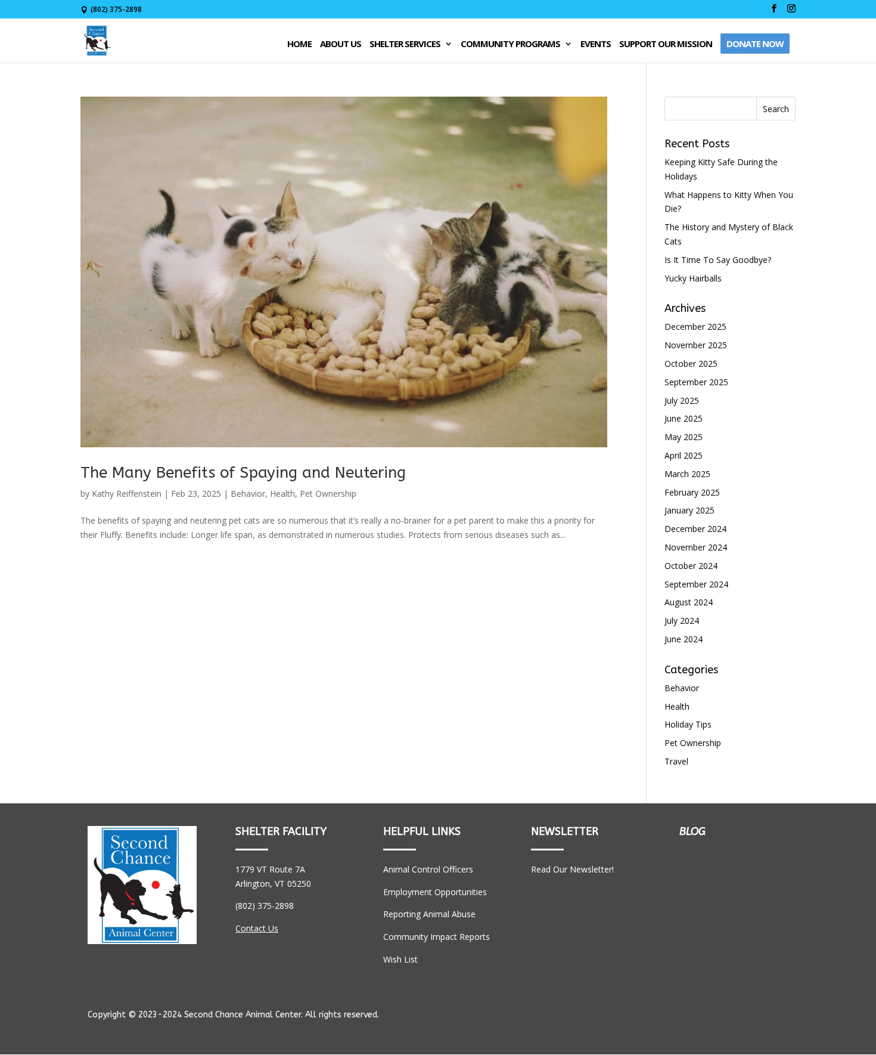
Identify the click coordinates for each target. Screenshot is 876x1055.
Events (595, 44)
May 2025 (683, 437)
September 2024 (696, 584)
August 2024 (688, 602)
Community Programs (510, 44)
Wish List (400, 959)
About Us (340, 44)
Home (299, 44)
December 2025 (695, 326)
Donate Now (755, 43)
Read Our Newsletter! (572, 869)
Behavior (248, 493)
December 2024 (695, 528)
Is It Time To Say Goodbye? (717, 259)
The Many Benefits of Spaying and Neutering (243, 472)
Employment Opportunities (435, 892)
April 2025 (683, 455)
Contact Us (256, 928)
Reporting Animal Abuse (429, 914)
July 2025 (681, 400)
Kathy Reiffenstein (126, 493)
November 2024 (695, 547)
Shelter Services (404, 44)
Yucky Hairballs (693, 278)
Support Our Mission (665, 44)
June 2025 (683, 418)
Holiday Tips (688, 724)
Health (282, 493)
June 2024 (683, 639)
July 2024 (681, 620)
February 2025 (692, 492)
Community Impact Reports (436, 936)
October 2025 (690, 363)
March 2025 (687, 473)
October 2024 (690, 565)
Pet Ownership (328, 493)
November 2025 (695, 345)
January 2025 (689, 510)
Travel (676, 761)
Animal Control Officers (428, 869)
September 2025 (696, 382)
